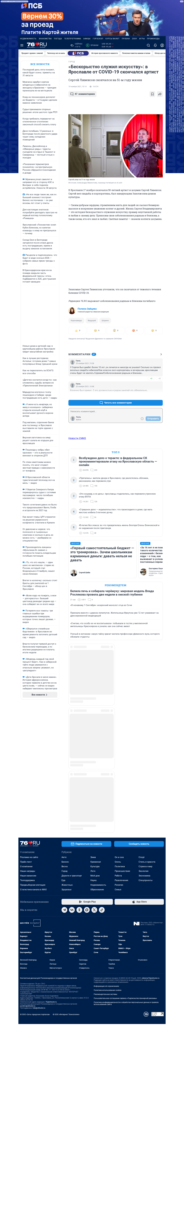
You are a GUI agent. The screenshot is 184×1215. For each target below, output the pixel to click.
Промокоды (153, 39)
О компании (26, 745)
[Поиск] (148, 45)
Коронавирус (76, 320)
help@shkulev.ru (39, 887)
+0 (151, 378)
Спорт (142, 736)
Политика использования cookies (107, 869)
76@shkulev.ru (51, 881)
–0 (159, 378)
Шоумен (105, 320)
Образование (97, 768)
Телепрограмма (72, 39)
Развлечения (121, 759)
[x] (94, 789)
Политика (120, 745)
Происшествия (122, 750)
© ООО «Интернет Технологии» (66, 894)
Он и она (119, 736)
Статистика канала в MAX (33, 768)
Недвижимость (28, 39)
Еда (63, 759)
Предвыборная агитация (32, 764)
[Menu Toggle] (21, 45)
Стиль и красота (147, 741)
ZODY (134, 39)
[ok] (79, 789)
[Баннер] (78, 53)
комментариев (85, 94)
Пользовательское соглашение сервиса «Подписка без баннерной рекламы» (125, 878)
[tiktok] (102, 789)
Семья (118, 768)
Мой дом (95, 755)
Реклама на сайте (29, 736)
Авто (64, 736)
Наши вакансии (28, 755)
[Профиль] (162, 45)
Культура (94, 745)
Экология (143, 750)
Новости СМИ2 (77, 438)
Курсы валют (112, 39)
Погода (58, 39)
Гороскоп (98, 39)
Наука (93, 759)
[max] (87, 789)
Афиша (87, 39)
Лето (92, 750)
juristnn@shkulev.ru (27, 885)
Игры (142, 39)
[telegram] (64, 789)
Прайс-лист (26, 741)
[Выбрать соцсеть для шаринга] (160, 94)
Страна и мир (145, 745)
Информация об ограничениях (106, 865)
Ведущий (92, 320)
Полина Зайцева (87, 308)
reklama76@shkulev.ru (150, 857)
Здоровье (66, 768)
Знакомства (45, 39)
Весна (65, 745)
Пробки (126, 39)
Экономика (144, 755)
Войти (78, 420)
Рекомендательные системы (105, 874)
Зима (93, 736)
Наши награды (27, 750)
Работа (118, 755)
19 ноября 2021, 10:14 (77, 87)
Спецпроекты (146, 759)
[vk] (72, 789)
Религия (119, 764)
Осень (118, 741)
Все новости (39, 64)
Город (64, 750)
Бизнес (65, 741)
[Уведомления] (155, 45)
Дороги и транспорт (72, 755)
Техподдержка (27, 759)
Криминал (95, 741)
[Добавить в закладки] (152, 94)
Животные (67, 764)
